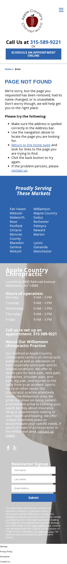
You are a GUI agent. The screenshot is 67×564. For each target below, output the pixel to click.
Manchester (43, 251)
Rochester (41, 221)
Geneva (15, 247)
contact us (19, 170)
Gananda (40, 247)
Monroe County (16, 236)
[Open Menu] (61, 10)
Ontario (16, 230)
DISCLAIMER (38, 525)
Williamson (42, 209)
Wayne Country (45, 213)
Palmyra (40, 226)
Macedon (17, 243)
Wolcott (15, 251)
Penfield (16, 226)
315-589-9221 (45, 42)
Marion (39, 234)
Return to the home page (30, 145)
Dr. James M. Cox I (44, 531)
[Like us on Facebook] (8, 449)
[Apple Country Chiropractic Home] (33, 20)
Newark (39, 230)
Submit (33, 498)
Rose (13, 221)
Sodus (38, 217)
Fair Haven (18, 209)
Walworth (17, 217)
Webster (16, 213)
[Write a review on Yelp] (14, 449)
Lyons (38, 243)
